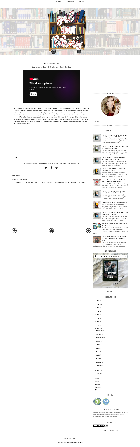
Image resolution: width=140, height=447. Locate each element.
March (98, 358)
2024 (98, 307)
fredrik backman (71, 163)
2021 (98, 318)
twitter (98, 381)
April (97, 355)
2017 (98, 370)
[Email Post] (16, 157)
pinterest (98, 387)
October (98, 334)
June (97, 348)
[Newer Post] (14, 232)
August (98, 341)
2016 (98, 374)
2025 (98, 304)
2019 (98, 325)
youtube (98, 384)
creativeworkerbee (77, 442)
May (97, 351)
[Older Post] (88, 232)
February (98, 362)
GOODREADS (58, 2)
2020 (98, 321)
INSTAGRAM (70, 2)
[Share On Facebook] (51, 167)
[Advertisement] (27, 251)
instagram (98, 390)
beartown (56, 163)
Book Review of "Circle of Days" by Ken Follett (115, 202)
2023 (98, 311)
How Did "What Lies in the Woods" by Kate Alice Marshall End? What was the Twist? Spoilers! (114, 238)
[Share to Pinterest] (56, 167)
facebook (98, 378)
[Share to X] (46, 167)
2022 (98, 314)
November (99, 330)
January (98, 365)
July (97, 344)
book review (63, 163)
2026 (98, 300)
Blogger (73, 438)
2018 (98, 328)
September (99, 337)
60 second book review (46, 163)
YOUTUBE (81, 2)
